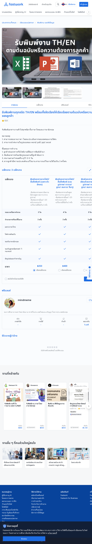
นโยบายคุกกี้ (52, 533)
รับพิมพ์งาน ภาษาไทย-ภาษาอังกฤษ (34, 405)
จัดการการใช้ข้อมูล (37, 513)
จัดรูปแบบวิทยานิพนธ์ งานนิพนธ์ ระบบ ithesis (78, 406)
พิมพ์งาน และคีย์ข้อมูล (45, 22)
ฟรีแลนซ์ (64, 104)
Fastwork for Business (69, 498)
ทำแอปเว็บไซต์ (69, 12)
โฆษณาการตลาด (35, 12)
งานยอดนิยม (7, 12)
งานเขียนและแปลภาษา (10, 518)
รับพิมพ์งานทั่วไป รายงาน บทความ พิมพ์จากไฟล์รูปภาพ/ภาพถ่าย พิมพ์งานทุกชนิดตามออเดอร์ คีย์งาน (13, 408)
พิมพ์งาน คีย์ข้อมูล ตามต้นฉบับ (56, 405)
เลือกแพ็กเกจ (41, 270)
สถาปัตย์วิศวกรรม (8, 516)
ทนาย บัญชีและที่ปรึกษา (10, 513)
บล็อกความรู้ (35, 507)
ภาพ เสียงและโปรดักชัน (10, 510)
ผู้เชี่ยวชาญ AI (20, 12)
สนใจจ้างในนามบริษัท (16, 279)
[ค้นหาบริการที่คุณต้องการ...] (58, 4)
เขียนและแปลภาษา (27, 22)
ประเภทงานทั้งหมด (9, 22)
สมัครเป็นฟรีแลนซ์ (37, 495)
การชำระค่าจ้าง (36, 501)
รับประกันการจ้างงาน (38, 504)
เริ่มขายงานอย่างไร (37, 498)
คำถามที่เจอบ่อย (37, 510)
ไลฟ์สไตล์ (81, 12)
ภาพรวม (14, 104)
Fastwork (64, 495)
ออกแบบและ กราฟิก (53, 12)
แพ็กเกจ (39, 104)
